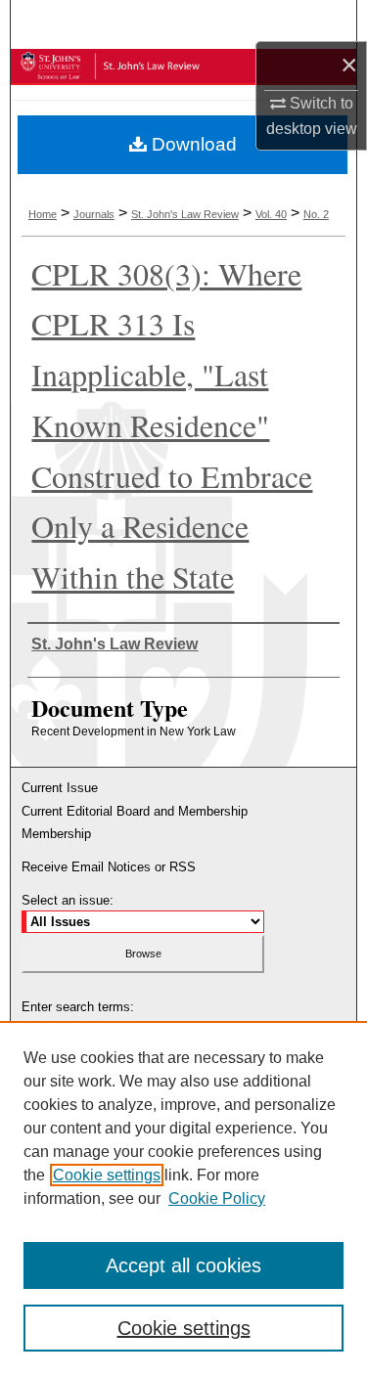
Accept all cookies (183, 1265)
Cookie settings (107, 1175)
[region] (183, 1198)
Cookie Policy (216, 1198)
